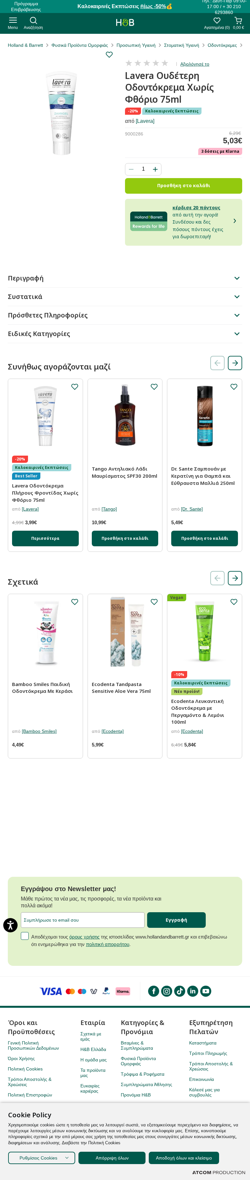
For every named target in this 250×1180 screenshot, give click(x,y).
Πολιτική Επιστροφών (30, 1094)
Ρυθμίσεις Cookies (38, 1158)
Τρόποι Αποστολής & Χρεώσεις (29, 1082)
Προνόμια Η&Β (136, 1094)
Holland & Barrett (25, 45)
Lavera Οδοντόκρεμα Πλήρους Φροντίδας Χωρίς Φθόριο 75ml (45, 492)
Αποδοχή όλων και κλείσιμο (184, 1158)
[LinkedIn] (192, 991)
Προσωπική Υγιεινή (136, 45)
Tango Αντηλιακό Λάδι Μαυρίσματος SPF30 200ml (124, 472)
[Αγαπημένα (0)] (217, 22)
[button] (235, 363)
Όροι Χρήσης (21, 1058)
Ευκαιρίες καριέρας (90, 1088)
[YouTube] (205, 991)
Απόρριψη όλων (112, 1158)
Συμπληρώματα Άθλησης (146, 1084)
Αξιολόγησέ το (194, 64)
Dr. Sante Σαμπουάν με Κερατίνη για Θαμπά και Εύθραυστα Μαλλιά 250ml (203, 475)
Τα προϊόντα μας (92, 1073)
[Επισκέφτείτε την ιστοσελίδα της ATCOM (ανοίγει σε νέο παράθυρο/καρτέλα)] (218, 1172)
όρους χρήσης (84, 937)
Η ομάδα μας (93, 1059)
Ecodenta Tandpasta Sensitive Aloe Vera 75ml (121, 687)
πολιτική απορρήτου (107, 944)
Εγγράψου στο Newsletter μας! (68, 888)
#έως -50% (153, 6)
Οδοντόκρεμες (222, 45)
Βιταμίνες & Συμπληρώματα (137, 1045)
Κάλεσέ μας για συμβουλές (204, 1092)
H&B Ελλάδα (93, 1049)
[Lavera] (145, 121)
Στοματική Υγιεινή (181, 45)
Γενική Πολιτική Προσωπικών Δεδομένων (33, 1045)
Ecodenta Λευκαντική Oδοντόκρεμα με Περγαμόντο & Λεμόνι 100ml (197, 711)
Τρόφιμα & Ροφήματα (142, 1074)
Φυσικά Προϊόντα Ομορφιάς (79, 45)
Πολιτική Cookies (25, 1068)
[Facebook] (153, 991)
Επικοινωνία (201, 1079)
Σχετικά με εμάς (90, 1036)
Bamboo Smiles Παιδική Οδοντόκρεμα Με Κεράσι (42, 687)
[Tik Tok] (179, 991)
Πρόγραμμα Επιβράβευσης (26, 6)
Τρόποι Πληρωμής (208, 1053)
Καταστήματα (202, 1042)
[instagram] (166, 991)
